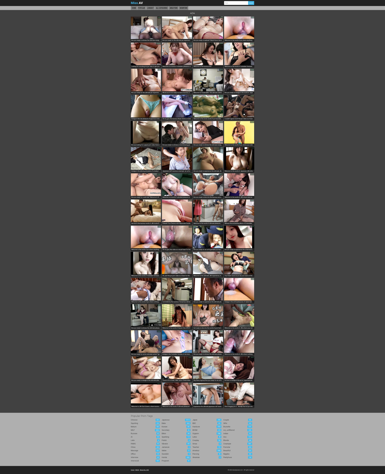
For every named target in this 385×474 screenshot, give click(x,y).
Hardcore (206, 427)
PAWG (145, 444)
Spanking (176, 437)
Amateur (206, 450)
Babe (176, 423)
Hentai (176, 457)
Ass (237, 437)
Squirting (145, 423)
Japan (206, 420)
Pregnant (176, 461)
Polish (176, 440)
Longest (150, 8)
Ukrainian (206, 457)
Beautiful (237, 450)
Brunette (237, 427)
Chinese (145, 420)
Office (145, 454)
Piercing (206, 454)
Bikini (176, 433)
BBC (206, 423)
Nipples (237, 454)
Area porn (173, 8)
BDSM (206, 430)
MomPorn (183, 8)
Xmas (206, 444)
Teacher (206, 447)
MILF (145, 430)
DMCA (137, 470)
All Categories (161, 8)
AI (145, 437)
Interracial (145, 461)
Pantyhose (237, 457)
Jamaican (176, 447)
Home (134, 8)
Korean (176, 427)
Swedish (176, 454)
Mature (145, 427)
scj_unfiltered (237, 430)
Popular (141, 8)
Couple (237, 420)
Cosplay (206, 440)
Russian (145, 433)
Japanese (176, 420)
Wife (237, 423)
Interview (145, 457)
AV (137, 3)
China (145, 447)
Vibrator (176, 444)
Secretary (176, 430)
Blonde (237, 440)
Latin (145, 440)
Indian (237, 433)
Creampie (237, 444)
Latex (206, 437)
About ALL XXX (144, 470)
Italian (176, 450)
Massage (145, 450)
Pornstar (237, 447)
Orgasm (206, 433)
